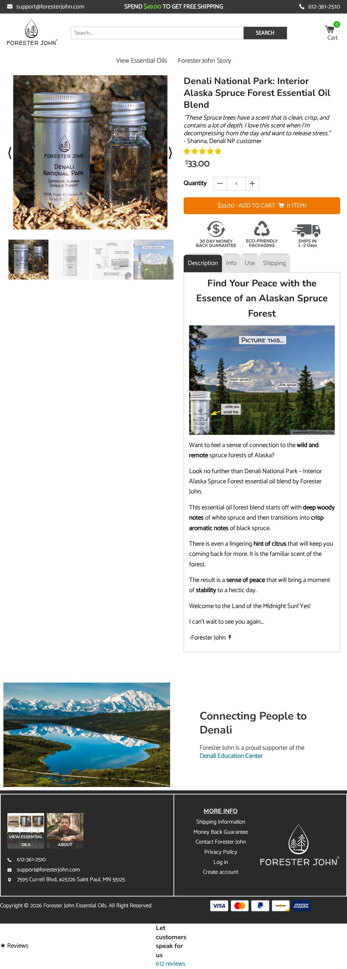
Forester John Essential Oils (74, 905)
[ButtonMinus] (220, 183)
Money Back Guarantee (220, 832)
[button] (202, 152)
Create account (220, 872)
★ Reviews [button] (14, 946)
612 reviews (170, 963)
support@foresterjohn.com (50, 7)
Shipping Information (220, 822)
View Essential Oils (141, 60)
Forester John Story (204, 60)
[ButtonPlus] (252, 183)
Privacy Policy (220, 852)
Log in (220, 862)
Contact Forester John (221, 842)
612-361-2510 (324, 7)
